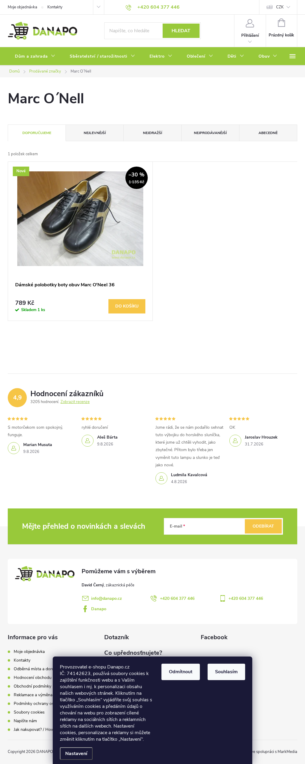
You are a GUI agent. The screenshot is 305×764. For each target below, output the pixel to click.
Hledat (181, 30)
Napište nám (25, 721)
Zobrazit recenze (75, 402)
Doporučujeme (36, 132)
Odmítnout (180, 671)
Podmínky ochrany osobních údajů (46, 703)
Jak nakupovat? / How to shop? (43, 729)
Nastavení (76, 753)
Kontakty (55, 7)
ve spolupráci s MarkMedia (274, 751)
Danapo (98, 609)
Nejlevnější (95, 132)
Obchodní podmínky (32, 686)
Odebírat (263, 526)
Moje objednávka (22, 7)
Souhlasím (226, 671)
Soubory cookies (29, 712)
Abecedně (268, 132)
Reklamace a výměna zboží (38, 695)
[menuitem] (35, 56)
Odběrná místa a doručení (38, 669)
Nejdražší (152, 132)
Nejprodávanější (210, 132)
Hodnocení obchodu (33, 677)
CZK (280, 7)
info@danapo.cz (106, 598)
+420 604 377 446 (177, 598)
